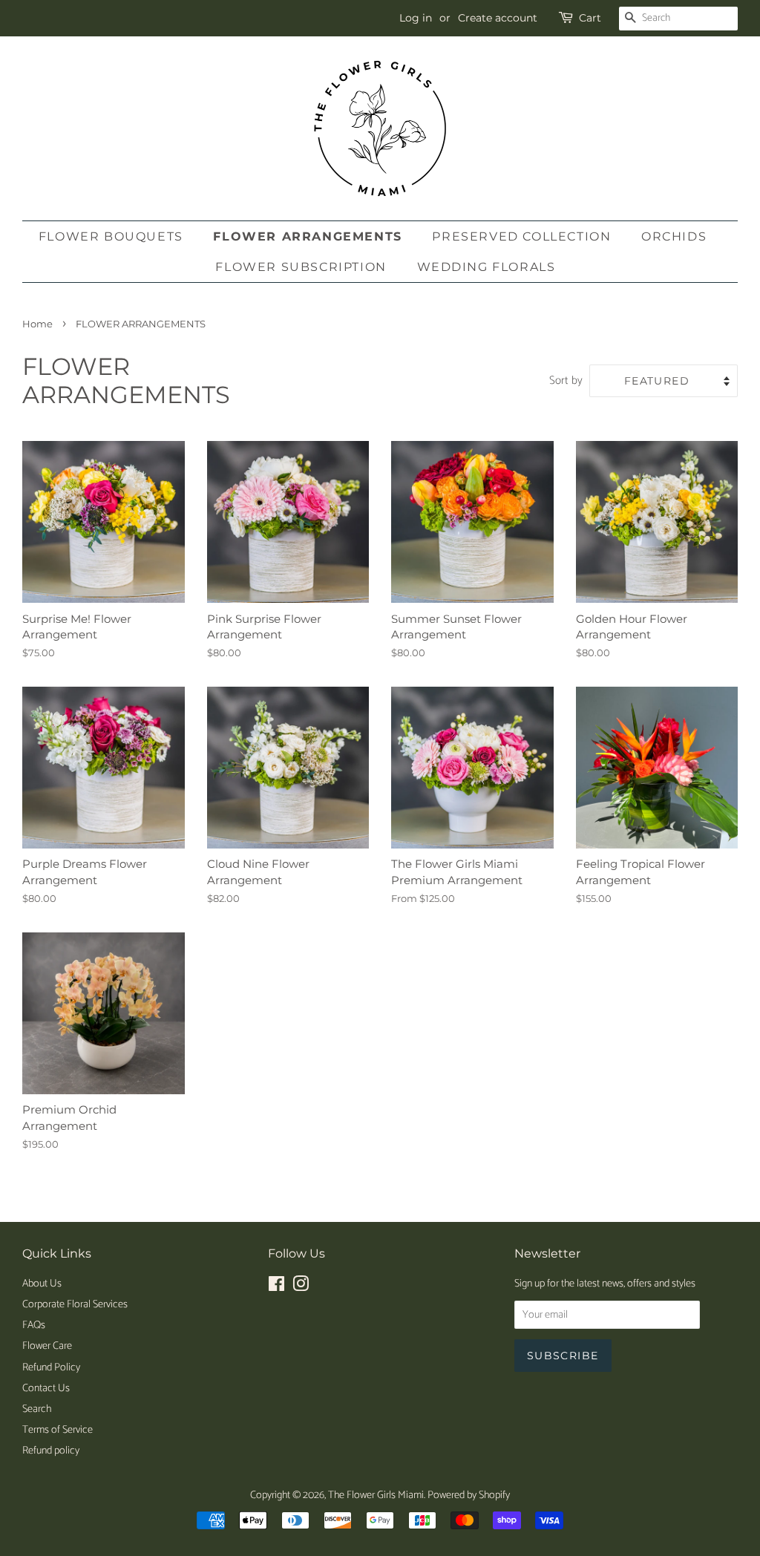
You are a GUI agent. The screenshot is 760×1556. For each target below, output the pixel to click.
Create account (497, 17)
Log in (415, 17)
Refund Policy (51, 1367)
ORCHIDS (674, 236)
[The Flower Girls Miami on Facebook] (276, 1287)
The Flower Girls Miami (376, 1495)
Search (36, 1409)
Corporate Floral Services (75, 1304)
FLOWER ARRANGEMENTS (307, 236)
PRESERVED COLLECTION (521, 236)
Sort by (566, 380)
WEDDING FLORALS (486, 267)
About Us (42, 1283)
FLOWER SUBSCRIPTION (300, 267)
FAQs (33, 1325)
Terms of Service (57, 1430)
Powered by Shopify (469, 1495)
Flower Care (47, 1346)
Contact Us (46, 1388)
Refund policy (50, 1450)
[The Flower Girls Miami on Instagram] (300, 1287)
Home (37, 324)
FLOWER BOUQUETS (111, 236)
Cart (590, 17)
